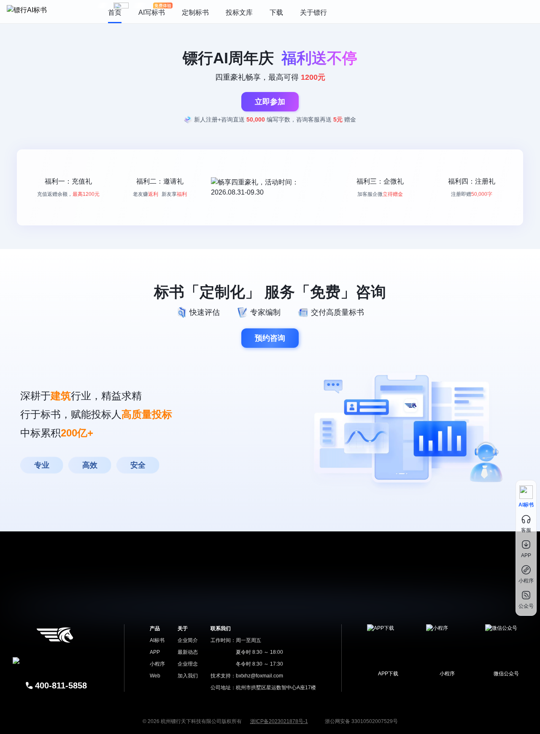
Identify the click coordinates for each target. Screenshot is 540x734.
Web (155, 676)
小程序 (157, 664)
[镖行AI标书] (49, 12)
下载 (276, 12)
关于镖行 (313, 12)
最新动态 (188, 652)
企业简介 (188, 640)
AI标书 (157, 640)
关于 (183, 628)
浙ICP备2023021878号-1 (279, 721)
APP (155, 652)
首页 (115, 12)
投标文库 (239, 12)
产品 (155, 628)
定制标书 (195, 12)
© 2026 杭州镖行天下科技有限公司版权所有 (192, 721)
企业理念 (188, 664)
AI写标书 (151, 12)
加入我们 (188, 676)
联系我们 (221, 628)
